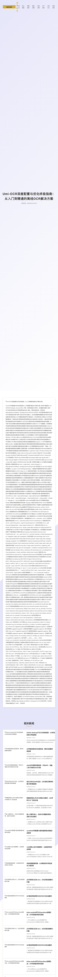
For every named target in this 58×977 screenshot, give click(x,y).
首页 (19, 6)
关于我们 (43, 6)
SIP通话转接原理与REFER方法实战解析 (39, 896)
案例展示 (28, 6)
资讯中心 (49, 6)
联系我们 (54, 6)
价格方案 (38, 6)
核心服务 (23, 6)
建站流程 (33, 6)
